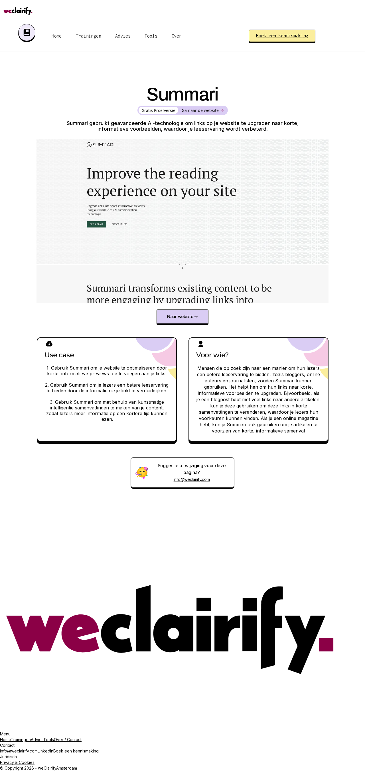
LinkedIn (45, 751)
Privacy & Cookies (17, 762)
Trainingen (88, 35)
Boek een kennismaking (76, 751)
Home (57, 35)
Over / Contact (68, 739)
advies (122, 35)
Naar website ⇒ (182, 316)
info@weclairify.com (192, 479)
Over (177, 35)
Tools (151, 35)
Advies (37, 739)
